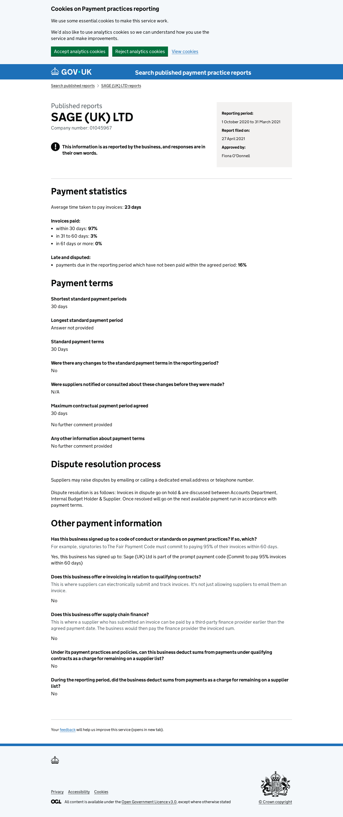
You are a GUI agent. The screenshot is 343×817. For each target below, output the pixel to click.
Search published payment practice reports (193, 72)
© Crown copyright (275, 801)
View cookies (185, 51)
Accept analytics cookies (79, 51)
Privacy (57, 791)
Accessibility (79, 791)
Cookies (101, 791)
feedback (68, 729)
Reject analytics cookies (140, 51)
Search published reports (73, 85)
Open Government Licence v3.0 (149, 801)
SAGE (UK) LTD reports (121, 85)
